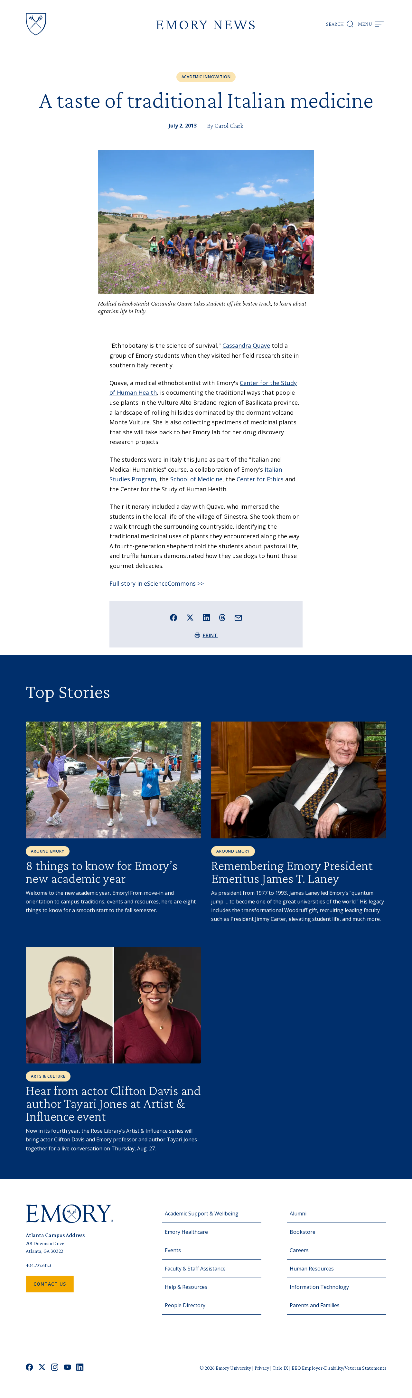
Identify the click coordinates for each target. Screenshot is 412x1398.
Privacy (262, 1368)
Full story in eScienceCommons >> (156, 583)
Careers (299, 1250)
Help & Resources (186, 1286)
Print (210, 635)
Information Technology (319, 1286)
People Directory (185, 1305)
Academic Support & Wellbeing (202, 1213)
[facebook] (29, 1368)
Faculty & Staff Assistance (195, 1268)
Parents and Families (315, 1305)
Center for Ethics (260, 479)
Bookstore (302, 1231)
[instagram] (55, 1368)
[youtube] (67, 1368)
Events (173, 1250)
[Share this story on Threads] (222, 617)
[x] (42, 1368)
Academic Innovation (206, 77)
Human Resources (312, 1268)
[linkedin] (80, 1368)
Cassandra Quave (246, 345)
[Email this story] (238, 618)
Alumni (298, 1213)
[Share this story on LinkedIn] (206, 617)
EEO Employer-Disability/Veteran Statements (339, 1368)
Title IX (281, 1368)
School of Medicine (196, 479)
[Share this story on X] (190, 617)
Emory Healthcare (186, 1231)
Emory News (206, 24)
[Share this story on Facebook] (173, 617)
